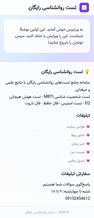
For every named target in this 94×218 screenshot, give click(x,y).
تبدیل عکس (76, 161)
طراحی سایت (76, 127)
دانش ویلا (78, 135)
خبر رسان (78, 144)
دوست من (77, 152)
